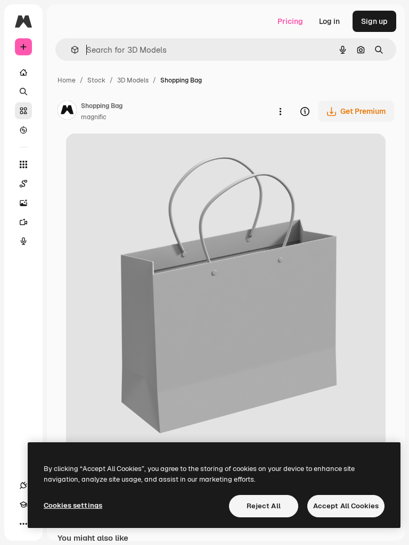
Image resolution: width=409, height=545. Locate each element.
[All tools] (23, 164)
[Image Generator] (23, 202)
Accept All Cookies (346, 505)
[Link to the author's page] (67, 112)
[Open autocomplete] (70, 50)
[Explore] (23, 129)
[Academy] (23, 504)
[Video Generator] (23, 221)
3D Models (133, 80)
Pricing (290, 21)
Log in (329, 21)
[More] (23, 523)
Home (67, 80)
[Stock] (23, 110)
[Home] (23, 72)
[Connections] (23, 485)
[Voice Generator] (23, 241)
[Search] (23, 91)
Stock (96, 80)
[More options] (280, 111)
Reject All (264, 505)
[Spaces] (23, 183)
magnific (94, 117)
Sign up (374, 21)
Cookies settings (73, 505)
